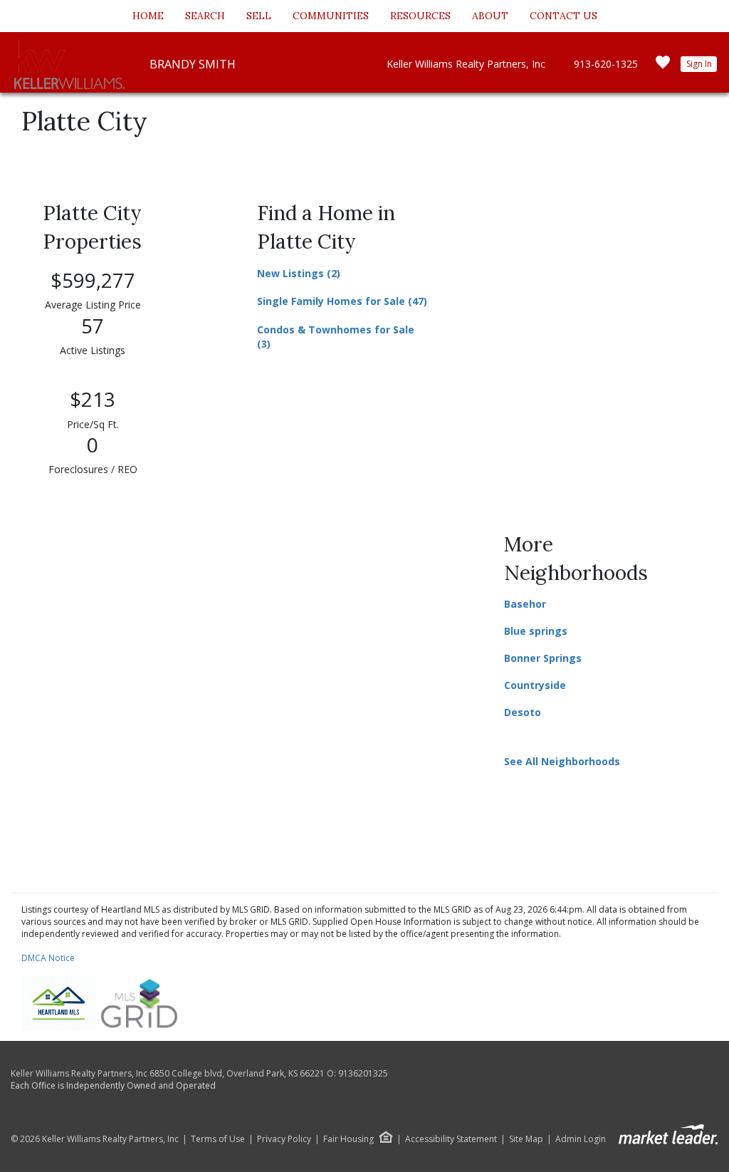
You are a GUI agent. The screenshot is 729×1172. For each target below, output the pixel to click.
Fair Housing (348, 1139)
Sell (258, 15)
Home (148, 15)
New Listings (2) (298, 273)
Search (205, 15)
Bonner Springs (543, 658)
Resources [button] (420, 15)
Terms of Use (218, 1139)
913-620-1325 (606, 64)
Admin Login (580, 1139)
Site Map (526, 1139)
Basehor (525, 604)
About (490, 15)
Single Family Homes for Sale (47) (342, 301)
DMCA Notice (48, 958)
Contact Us (563, 15)
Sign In (699, 64)
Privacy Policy (284, 1139)
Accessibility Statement (451, 1139)
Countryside (535, 685)
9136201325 (363, 1073)
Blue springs (535, 631)
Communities (331, 15)
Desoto (522, 712)
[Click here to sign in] (662, 66)
